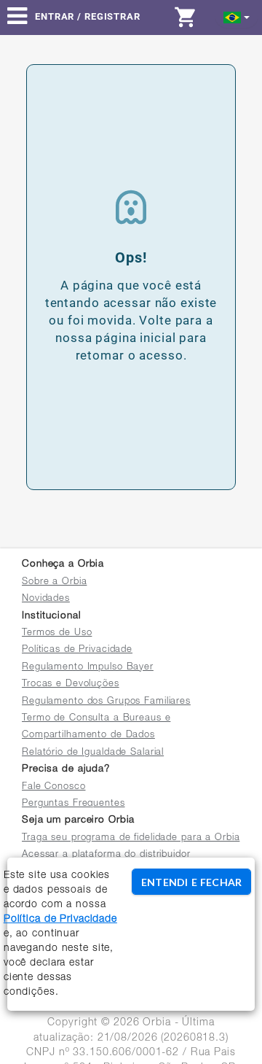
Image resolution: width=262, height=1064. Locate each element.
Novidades (46, 599)
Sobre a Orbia (54, 582)
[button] (237, 16)
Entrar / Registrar (87, 16)
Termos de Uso (57, 633)
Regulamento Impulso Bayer (88, 667)
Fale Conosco (54, 787)
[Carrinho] (189, 16)
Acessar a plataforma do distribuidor (106, 855)
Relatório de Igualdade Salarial (93, 753)
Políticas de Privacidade (77, 650)
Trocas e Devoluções (70, 684)
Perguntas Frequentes (73, 804)
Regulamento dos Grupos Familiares (106, 702)
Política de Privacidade (60, 920)
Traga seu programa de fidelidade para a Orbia (130, 838)
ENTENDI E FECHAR (191, 882)
